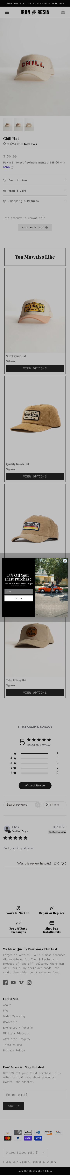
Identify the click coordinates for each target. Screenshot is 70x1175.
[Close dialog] (65, 561)
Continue (18, 598)
